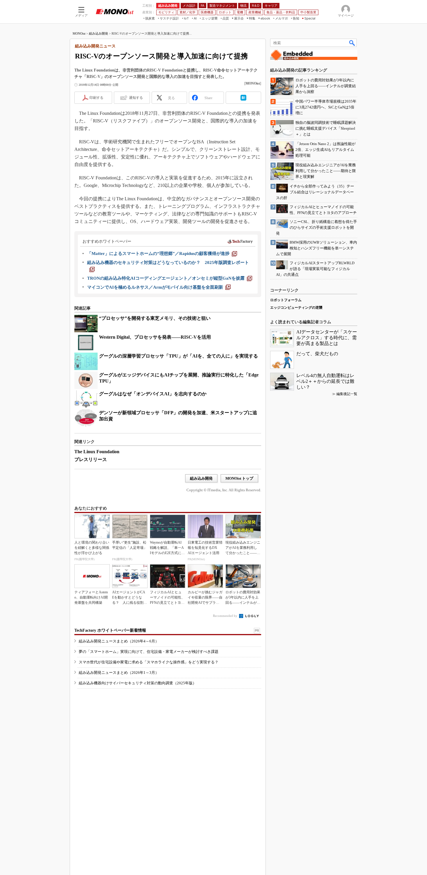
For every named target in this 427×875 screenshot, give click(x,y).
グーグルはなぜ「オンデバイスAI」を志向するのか (153, 393)
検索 (352, 43)
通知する (136, 98)
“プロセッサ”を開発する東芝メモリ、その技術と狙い (155, 318)
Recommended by (225, 615)
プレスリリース (90, 459)
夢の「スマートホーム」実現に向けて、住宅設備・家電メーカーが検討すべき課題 (148, 651)
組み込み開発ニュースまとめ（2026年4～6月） (119, 641)
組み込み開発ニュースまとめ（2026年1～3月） (119, 672)
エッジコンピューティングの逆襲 (296, 308)
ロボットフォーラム (286, 300)
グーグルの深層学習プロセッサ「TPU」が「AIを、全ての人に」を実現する (178, 355)
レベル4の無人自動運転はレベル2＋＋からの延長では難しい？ (325, 381)
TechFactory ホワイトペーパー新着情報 (110, 630)
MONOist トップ (239, 478)
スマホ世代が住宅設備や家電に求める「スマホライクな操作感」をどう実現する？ (148, 662)
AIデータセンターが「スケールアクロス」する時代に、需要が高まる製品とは (326, 337)
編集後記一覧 (346, 394)
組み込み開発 (98, 33)
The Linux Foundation (96, 451)
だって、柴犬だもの (317, 353)
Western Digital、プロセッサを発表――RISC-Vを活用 (155, 337)
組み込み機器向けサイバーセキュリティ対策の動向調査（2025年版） (137, 683)
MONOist (79, 33)
